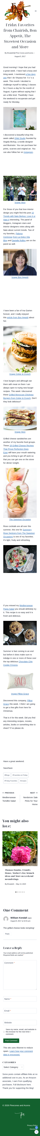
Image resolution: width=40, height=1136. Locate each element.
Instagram (28, 152)
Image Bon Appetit (20, 277)
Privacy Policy (32, 1125)
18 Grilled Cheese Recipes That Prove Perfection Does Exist (18, 449)
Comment (9, 963)
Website (8, 1022)
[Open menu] (36, 11)
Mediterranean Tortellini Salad (9, 797)
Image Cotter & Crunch (20, 374)
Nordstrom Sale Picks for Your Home (30, 798)
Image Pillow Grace (20, 694)
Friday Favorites (10, 781)
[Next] (34, 860)
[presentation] (20, 848)
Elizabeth (10, 884)
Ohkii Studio (19, 138)
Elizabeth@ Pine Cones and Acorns (20, 53)
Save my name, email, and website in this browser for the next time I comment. (21, 1031)
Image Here (20, 202)
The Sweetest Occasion (20, 519)
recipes (23, 781)
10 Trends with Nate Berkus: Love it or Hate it (19, 216)
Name (7, 999)
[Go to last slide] (5, 860)
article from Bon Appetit (17, 317)
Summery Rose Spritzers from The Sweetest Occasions (19, 533)
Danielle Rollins (19, 240)
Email (7, 1011)
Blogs (7, 775)
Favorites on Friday (20, 775)
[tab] (15, 892)
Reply (7, 934)
